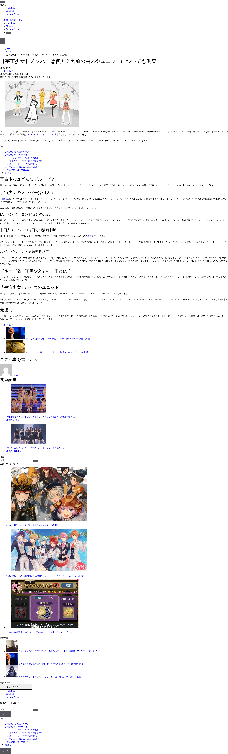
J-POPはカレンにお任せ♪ (11, 20)
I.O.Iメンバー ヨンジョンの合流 (24, 158)
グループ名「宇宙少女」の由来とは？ (22, 167)
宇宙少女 (4, 198)
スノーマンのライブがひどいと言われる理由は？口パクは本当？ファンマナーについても (59, 651)
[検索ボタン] (8, 33)
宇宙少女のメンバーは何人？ (18, 154)
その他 (10, 71)
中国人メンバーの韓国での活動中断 (26, 160)
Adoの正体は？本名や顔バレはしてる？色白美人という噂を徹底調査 (50, 676)
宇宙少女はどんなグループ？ (18, 151)
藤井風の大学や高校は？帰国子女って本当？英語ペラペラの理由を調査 (51, 664)
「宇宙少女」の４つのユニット (19, 170)
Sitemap (10, 11)
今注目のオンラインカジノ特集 (42, 134)
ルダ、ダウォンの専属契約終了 (24, 164)
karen (15, 375)
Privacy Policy (12, 14)
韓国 (89, 236)
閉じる (5, 714)
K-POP (3, 71)
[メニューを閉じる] (2, 2)
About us (10, 8)
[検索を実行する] (35, 461)
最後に (8, 173)
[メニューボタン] (2, 42)
